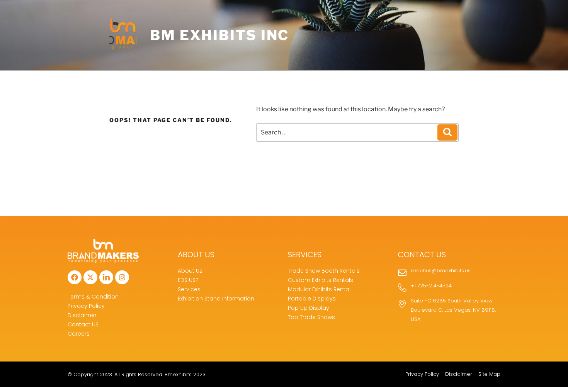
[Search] (447, 132)
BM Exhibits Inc (219, 35)
